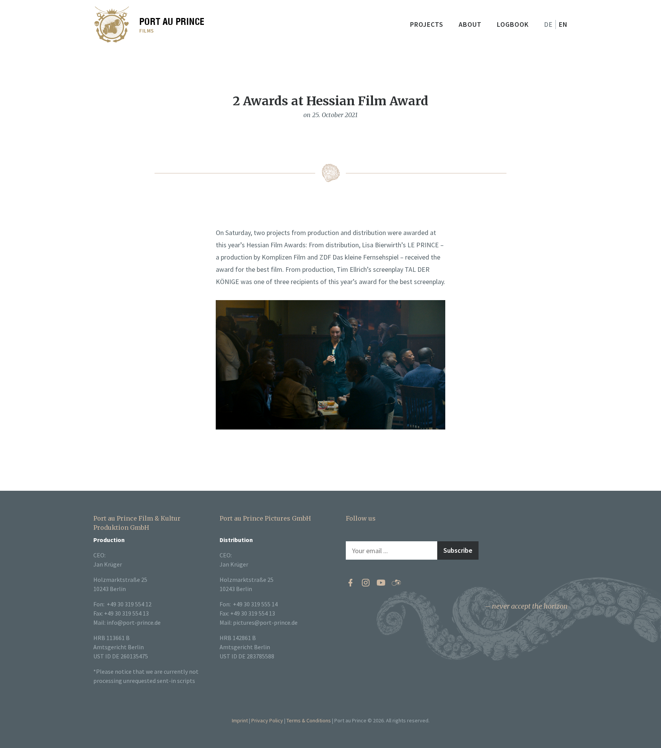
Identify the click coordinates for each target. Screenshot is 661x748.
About (470, 24)
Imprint (240, 720)
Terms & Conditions (309, 720)
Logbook (513, 24)
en (563, 24)
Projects (426, 24)
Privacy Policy (267, 720)
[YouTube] (381, 582)
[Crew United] (396, 582)
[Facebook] (350, 582)
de (548, 24)
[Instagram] (365, 582)
